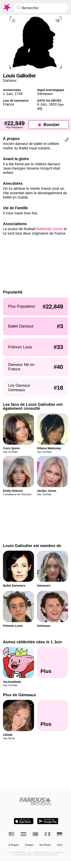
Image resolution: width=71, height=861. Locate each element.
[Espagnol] (23, 834)
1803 (53, 104)
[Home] (35, 801)
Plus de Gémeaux (19, 695)
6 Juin (42, 104)
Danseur (10, 80)
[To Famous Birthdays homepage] (7, 7)
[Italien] (47, 834)
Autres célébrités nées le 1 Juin (32, 642)
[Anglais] (11, 834)
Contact (29, 845)
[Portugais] (35, 834)
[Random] (57, 20)
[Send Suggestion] (67, 140)
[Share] (14, 21)
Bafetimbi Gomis (49, 229)
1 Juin (8, 94)
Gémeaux (45, 94)
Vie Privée (45, 845)
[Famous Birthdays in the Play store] (47, 821)
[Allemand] (59, 834)
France (8, 104)
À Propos (14, 845)
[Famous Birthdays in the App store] (23, 821)
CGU (59, 845)
